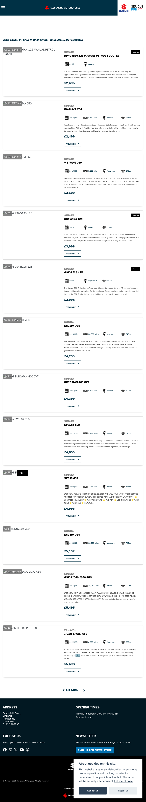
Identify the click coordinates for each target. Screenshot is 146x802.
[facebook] (6, 750)
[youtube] (23, 750)
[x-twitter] (17, 750)
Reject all (123, 790)
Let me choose (123, 781)
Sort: (8, 21)
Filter (134, 21)
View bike (70, 90)
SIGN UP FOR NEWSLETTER (95, 750)
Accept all (92, 790)
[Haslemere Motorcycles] (62, 7)
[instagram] (11, 750)
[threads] (28, 750)
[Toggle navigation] (3, 8)
